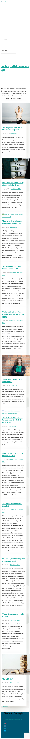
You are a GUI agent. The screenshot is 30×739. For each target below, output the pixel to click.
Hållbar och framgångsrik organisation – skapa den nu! (12, 222)
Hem (5, 5)
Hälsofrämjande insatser (10, 10)
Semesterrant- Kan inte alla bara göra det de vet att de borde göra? (12, 419)
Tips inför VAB (8, 679)
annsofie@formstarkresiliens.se (13, 719)
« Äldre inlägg (4, 706)
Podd (5, 41)
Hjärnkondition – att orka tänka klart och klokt (11, 267)
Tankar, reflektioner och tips (15, 68)
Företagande (13, 133)
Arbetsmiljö (13, 272)
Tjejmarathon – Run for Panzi (12, 35)
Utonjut (6, 32)
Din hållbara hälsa (16, 189)
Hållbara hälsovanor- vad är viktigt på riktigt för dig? (12, 183)
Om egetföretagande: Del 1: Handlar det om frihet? (12, 128)
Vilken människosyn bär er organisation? (12, 380)
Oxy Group (7, 14)
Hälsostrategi (13, 227)
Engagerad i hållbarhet (10, 28)
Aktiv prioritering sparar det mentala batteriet (12, 454)
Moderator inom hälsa (10, 22)
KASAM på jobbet (9, 8)
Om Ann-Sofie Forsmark (10, 44)
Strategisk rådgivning (9, 17)
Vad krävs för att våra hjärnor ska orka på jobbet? (13, 560)
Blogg (5, 39)
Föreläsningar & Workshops (11, 19)
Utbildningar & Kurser (10, 24)
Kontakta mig (7, 46)
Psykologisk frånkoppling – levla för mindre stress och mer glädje (13, 314)
